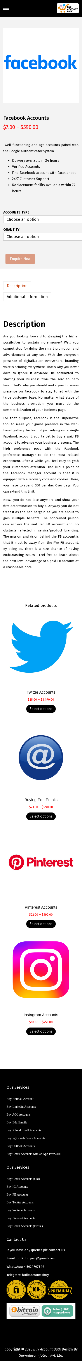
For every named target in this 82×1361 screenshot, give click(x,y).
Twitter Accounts (41, 692)
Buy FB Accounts (17, 1194)
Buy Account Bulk (47, 1349)
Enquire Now (20, 259)
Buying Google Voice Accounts (26, 1138)
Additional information (27, 296)
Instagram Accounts (41, 1015)
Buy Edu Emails (17, 1122)
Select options (41, 709)
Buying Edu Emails (41, 800)
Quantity (11, 229)
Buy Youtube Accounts (21, 1210)
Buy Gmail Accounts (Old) (23, 1178)
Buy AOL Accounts (18, 1114)
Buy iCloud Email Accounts (24, 1130)
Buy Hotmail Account (20, 1099)
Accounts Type (16, 212)
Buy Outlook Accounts (21, 1146)
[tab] (41, 285)
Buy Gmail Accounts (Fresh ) (25, 1226)
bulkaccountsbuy (35, 1275)
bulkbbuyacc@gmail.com (35, 1258)
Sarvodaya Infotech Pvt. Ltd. (41, 1355)
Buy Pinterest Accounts (21, 1218)
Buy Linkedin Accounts (21, 1106)
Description (17, 285)
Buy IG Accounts (17, 1186)
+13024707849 (34, 1267)
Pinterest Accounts (41, 907)
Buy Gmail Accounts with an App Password (34, 1154)
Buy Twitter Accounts (20, 1202)
